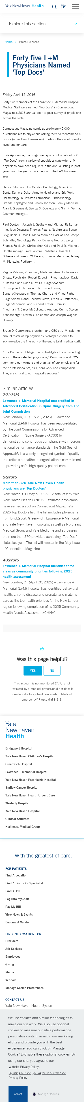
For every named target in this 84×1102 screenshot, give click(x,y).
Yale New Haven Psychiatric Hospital (30, 780)
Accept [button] (18, 1094)
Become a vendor (17, 922)
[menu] (75, 6)
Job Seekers (13, 949)
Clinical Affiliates (17, 819)
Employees (12, 956)
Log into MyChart (17, 899)
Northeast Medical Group (22, 827)
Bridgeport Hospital (18, 748)
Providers (11, 941)
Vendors (10, 980)
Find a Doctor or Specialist (24, 883)
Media (9, 972)
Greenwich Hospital (18, 764)
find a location (16, 875)
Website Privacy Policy (24, 1067)
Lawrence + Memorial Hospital (26, 772)
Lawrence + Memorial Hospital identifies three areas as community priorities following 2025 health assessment (38, 571)
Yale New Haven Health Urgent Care (30, 795)
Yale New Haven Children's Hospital (29, 756)
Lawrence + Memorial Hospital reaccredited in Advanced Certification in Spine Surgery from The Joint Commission (41, 406)
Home (8, 41)
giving (9, 964)
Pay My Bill (13, 907)
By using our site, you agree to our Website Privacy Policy (37, 1075)
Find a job (12, 891)
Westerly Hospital (17, 803)
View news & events (19, 914)
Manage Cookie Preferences (24, 988)
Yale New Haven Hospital (22, 811)
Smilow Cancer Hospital (21, 787)
